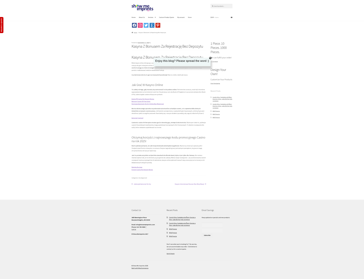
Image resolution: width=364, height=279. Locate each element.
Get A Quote (171, 254)
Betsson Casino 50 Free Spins (141, 101)
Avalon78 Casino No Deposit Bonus (143, 99)
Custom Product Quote (166, 17)
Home (134, 17)
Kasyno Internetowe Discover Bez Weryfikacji (189, 184)
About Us (142, 17)
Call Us (134, 229)
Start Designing (215, 83)
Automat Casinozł (137, 118)
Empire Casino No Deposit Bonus (142, 170)
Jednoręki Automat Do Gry (142, 184)
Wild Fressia (216, 111)
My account (181, 17)
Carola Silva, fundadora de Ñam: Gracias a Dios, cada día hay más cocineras (222, 99)
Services (150, 17)
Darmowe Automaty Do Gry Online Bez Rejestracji (148, 104)
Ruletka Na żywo (137, 167)
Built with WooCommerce (140, 268)
